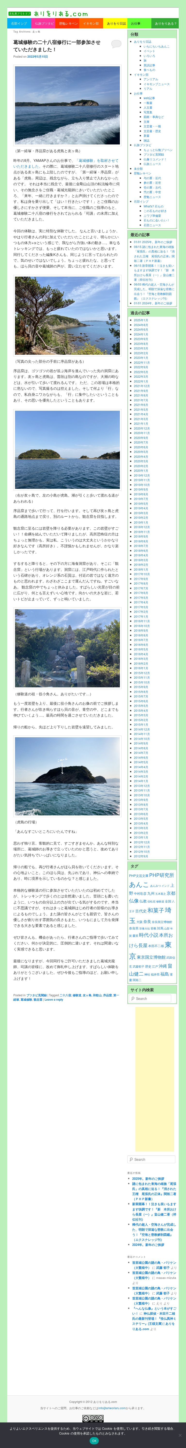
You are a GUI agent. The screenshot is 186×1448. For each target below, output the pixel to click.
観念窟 (38, 999)
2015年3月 (141, 715)
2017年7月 (141, 588)
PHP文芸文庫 (138, 875)
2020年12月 (142, 428)
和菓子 (155, 910)
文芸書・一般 (152, 126)
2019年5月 (141, 503)
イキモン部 (141, 74)
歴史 (148, 966)
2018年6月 (141, 550)
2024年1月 (141, 334)
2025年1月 (141, 320)
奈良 (147, 921)
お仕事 (138, 93)
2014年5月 (141, 762)
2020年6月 (141, 447)
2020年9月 (141, 438)
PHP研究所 (161, 874)
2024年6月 (141, 329)
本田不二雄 (156, 946)
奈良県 (134, 928)
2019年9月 (141, 489)
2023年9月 (141, 339)
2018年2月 (141, 564)
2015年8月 (141, 692)
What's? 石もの (153, 206)
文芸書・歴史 (152, 131)
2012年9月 (141, 856)
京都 (171, 893)
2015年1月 (141, 724)
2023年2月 (141, 353)
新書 (146, 135)
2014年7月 (141, 753)
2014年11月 (142, 734)
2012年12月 (142, 842)
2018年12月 (142, 527)
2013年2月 (141, 833)
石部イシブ (141, 201)
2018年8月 (141, 541)
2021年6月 (141, 405)
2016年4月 (141, 654)
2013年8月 (141, 804)
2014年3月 (141, 771)
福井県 (155, 974)
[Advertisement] (154, 1079)
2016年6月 (141, 644)
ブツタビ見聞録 (36, 995)
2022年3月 (141, 376)
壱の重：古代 (152, 187)
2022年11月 (142, 362)
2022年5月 (141, 372)
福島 (164, 974)
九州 (151, 893)
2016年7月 (141, 640)
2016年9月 (141, 630)
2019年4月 (141, 508)
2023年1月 (141, 357)
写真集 (148, 112)
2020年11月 (142, 433)
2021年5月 (141, 409)
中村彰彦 (140, 893)
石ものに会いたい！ (157, 220)
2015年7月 (141, 696)
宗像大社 (144, 928)
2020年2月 (141, 466)
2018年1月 (141, 569)
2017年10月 (142, 574)
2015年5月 (141, 706)
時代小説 (148, 934)
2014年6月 (141, 757)
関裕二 (137, 980)
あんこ (139, 884)
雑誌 (146, 140)
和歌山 (97, 995)
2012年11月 (142, 847)
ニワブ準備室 (152, 215)
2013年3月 (141, 828)
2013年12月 (142, 786)
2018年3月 (141, 560)
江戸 (155, 966)
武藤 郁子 (163, 1267)
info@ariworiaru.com (112, 1408)
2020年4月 (141, 456)
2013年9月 (141, 800)
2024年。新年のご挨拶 (148, 1244)
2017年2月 (141, 611)
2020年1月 (141, 470)
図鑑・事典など (154, 117)
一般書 (148, 103)
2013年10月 (142, 795)
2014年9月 (141, 743)
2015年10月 (142, 682)
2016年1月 (141, 668)
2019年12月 (142, 475)
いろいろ (149, 56)
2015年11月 (142, 677)
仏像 (134, 900)
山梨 (167, 928)
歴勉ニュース (152, 197)
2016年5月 (141, 649)
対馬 (160, 928)
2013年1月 (141, 837)
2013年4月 (141, 823)
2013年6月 (141, 814)
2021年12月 (142, 386)
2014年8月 (141, 748)
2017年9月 (141, 579)
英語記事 (149, 65)
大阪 (139, 921)
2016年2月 (141, 663)
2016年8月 (141, 635)
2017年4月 (141, 602)
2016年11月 (142, 621)
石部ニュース (152, 225)
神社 (147, 974)
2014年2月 (141, 776)
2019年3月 (141, 513)
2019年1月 (141, 522)
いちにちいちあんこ (157, 46)
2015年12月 (142, 673)
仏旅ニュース (152, 164)
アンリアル (151, 79)
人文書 (148, 107)
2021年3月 (141, 419)
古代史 (141, 910)
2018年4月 (141, 555)
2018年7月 (141, 546)
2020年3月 (141, 461)
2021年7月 (141, 400)
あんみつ (155, 886)
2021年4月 (141, 414)
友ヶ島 (87, 995)
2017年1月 (141, 616)
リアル (148, 88)
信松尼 (151, 901)
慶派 (135, 935)
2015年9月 (141, 687)
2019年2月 (141, 517)
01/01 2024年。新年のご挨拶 (153, 303)
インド (166, 886)
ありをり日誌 (142, 41)
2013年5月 (141, 818)
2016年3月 (141, 658)
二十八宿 (65, 995)
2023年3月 (141, 348)
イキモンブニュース (157, 84)
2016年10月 (142, 626)
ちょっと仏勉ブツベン (158, 150)
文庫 (146, 121)
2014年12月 (142, 729)
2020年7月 (141, 442)
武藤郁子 (138, 966)
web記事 (149, 98)
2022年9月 (141, 367)
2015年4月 (141, 710)
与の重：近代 (152, 178)
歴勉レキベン (142, 173)
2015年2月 (141, 720)
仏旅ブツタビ (142, 145)
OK (94, 1441)
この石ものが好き (155, 211)
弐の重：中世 (152, 192)
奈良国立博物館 (162, 922)
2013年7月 (141, 809)
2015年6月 (141, 701)
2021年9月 (141, 391)
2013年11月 (142, 790)
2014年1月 (141, 781)
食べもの (149, 70)
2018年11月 (142, 532)
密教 (153, 928)
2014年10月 (142, 739)
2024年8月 (141, 325)
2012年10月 (142, 851)
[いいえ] (180, 1435)
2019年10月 (142, 485)
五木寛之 (160, 893)
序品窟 (107, 995)
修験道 (77, 995)
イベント (149, 51)
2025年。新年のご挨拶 (148, 1178)
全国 (168, 901)
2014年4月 (141, 767)
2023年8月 (141, 344)
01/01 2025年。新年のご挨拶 (153, 242)
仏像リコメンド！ (155, 159)
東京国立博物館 (151, 957)
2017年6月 (141, 593)
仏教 (143, 900)
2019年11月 (142, 480)
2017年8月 (141, 583)
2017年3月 (141, 607)
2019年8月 (141, 494)
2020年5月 (141, 452)
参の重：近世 (152, 182)
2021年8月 (141, 395)
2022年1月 (141, 381)
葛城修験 (26, 999)
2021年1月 (141, 423)
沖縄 (163, 966)
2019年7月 (141, 499)
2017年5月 (141, 597)
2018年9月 (141, 536)
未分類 (138, 168)
